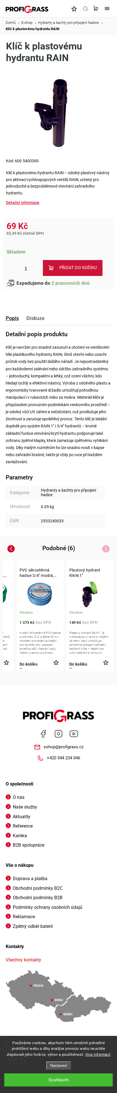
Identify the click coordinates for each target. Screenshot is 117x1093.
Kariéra (20, 835)
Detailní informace (22, 202)
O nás (18, 797)
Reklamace (24, 916)
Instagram (58, 734)
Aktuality (21, 816)
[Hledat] (85, 8)
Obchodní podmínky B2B (37, 897)
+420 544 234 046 (63, 757)
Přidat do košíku (78, 267)
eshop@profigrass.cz (63, 746)
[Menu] (107, 8)
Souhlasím (59, 1079)
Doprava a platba (30, 878)
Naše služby (25, 807)
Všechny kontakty (23, 960)
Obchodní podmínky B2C (37, 888)
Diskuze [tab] (35, 318)
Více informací (97, 1054)
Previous (12, 548)
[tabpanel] (40, 615)
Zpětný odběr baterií (33, 926)
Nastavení (58, 1065)
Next (107, 548)
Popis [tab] (12, 318)
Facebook (43, 734)
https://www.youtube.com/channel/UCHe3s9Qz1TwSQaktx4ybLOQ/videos (74, 734)
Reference (23, 826)
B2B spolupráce (28, 845)
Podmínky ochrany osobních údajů (47, 907)
